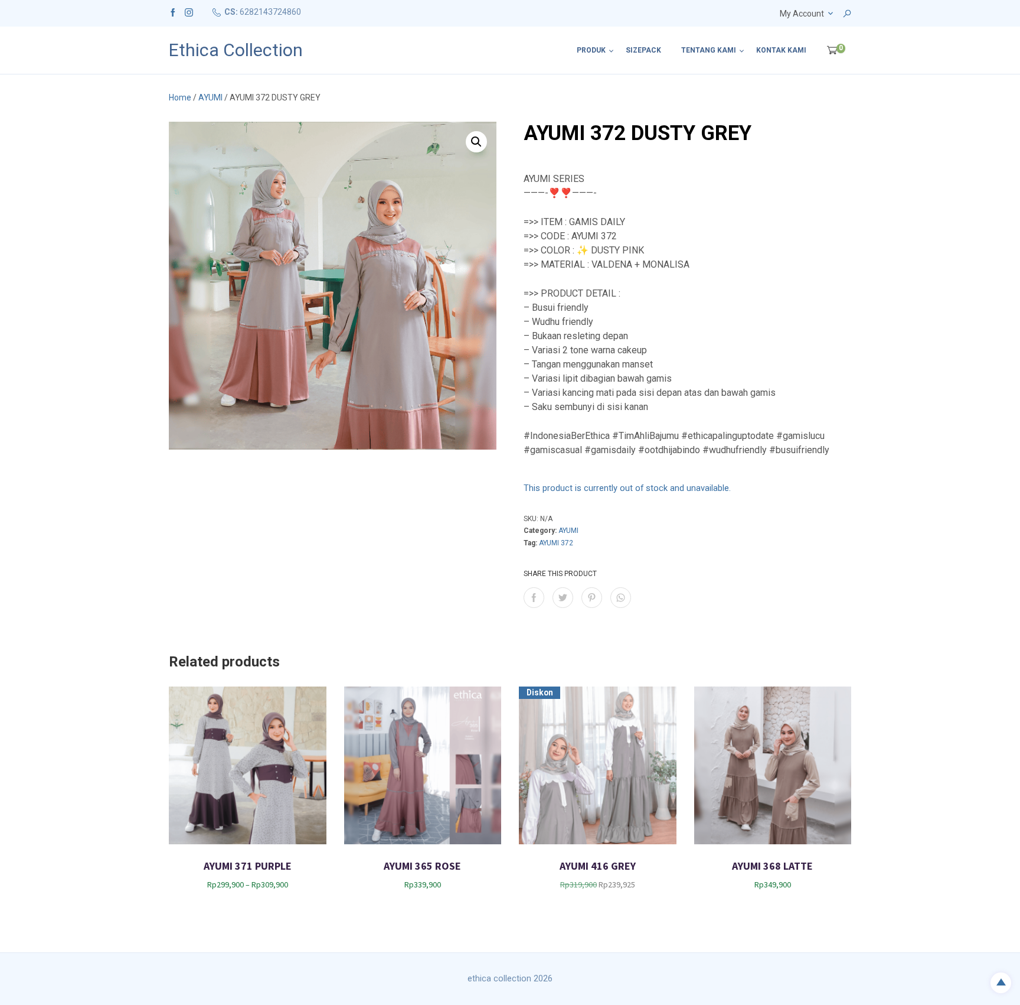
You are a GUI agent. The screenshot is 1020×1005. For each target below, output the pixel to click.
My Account (802, 13)
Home (180, 97)
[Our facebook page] (173, 12)
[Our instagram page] (189, 12)
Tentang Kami (708, 50)
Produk (591, 50)
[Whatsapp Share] (620, 597)
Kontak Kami (781, 50)
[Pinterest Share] (591, 597)
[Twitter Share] (562, 597)
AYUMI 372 (556, 543)
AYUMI (210, 97)
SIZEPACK (643, 50)
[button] (476, 141)
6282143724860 (270, 12)
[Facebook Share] (534, 597)
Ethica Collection (236, 50)
